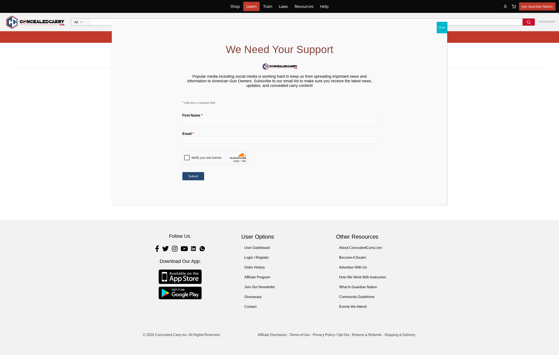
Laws (283, 6)
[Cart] (513, 6)
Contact (250, 306)
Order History (254, 267)
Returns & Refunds (366, 335)
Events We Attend (353, 306)
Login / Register (256, 257)
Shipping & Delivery (399, 335)
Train (267, 6)
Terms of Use (300, 335)
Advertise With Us (353, 267)
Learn (251, 6)
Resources (304, 6)
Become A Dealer (352, 257)
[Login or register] (505, 6)
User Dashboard (257, 248)
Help (324, 6)
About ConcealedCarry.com (360, 248)
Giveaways (253, 297)
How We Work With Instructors (362, 277)
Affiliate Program (257, 277)
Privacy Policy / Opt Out (331, 335)
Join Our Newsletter (259, 287)
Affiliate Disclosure (272, 335)
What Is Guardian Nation (358, 287)
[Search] (529, 22)
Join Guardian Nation (537, 6)
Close (441, 27)
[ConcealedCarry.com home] (35, 22)
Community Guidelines (356, 297)
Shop (235, 6)
